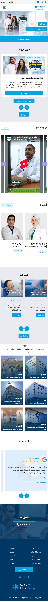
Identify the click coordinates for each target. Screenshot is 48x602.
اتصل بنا (3, 2)
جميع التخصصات (36, 550)
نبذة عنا (12, 565)
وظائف (12, 561)
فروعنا (12, 550)
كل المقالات (24, 337)
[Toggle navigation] (4, 8)
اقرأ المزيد (40, 317)
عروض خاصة (36, 561)
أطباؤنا (12, 554)
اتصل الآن (42, 23)
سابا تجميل (36, 557)
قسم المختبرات (36, 565)
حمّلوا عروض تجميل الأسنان (36, 29)
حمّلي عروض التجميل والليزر (24, 102)
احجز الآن (5, 130)
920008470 (24, 39)
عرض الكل (24, 116)
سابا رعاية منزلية (36, 554)
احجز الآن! (24, 95)
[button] (26, 109)
